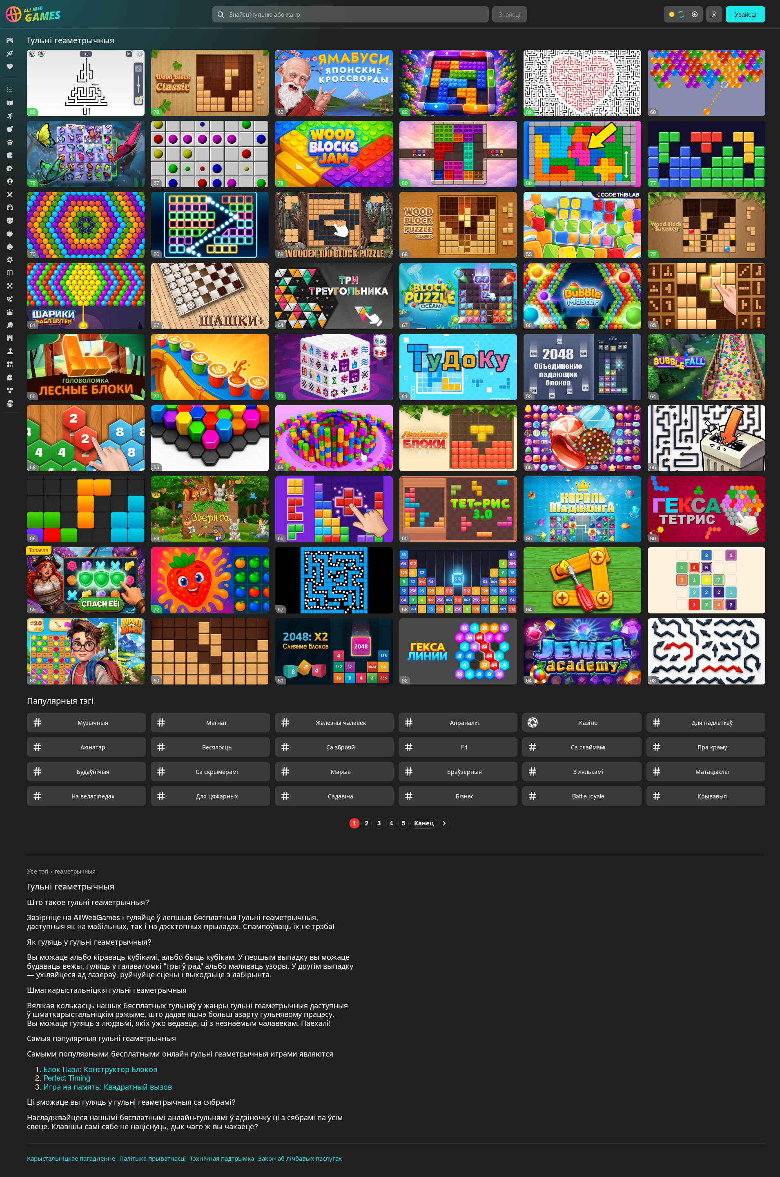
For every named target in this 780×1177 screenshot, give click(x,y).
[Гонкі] (10, 168)
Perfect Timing (66, 1077)
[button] (683, 14)
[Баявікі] (10, 129)
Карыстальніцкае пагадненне (71, 1158)
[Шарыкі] (10, 390)
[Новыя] (10, 53)
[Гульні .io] (10, 181)
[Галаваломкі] (10, 155)
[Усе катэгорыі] (10, 89)
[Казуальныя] (10, 233)
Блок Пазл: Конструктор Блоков (100, 1068)
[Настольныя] (10, 285)
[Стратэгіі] (10, 338)
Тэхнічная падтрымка (222, 1158)
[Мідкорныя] (10, 259)
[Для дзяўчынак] (10, 207)
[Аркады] (10, 116)
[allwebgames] (35, 14)
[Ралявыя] (10, 312)
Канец (424, 822)
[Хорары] (10, 377)
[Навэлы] (10, 272)
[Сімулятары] (10, 351)
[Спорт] (10, 325)
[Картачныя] (10, 246)
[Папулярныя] (10, 66)
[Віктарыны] (10, 142)
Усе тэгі (37, 871)
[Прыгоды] (10, 298)
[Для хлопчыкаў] (10, 220)
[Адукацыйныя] (10, 102)
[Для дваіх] (10, 194)
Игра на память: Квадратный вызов (107, 1086)
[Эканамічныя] (10, 403)
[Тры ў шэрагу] (10, 364)
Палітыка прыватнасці (152, 1158)
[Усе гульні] (10, 40)
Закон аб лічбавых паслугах (300, 1158)
